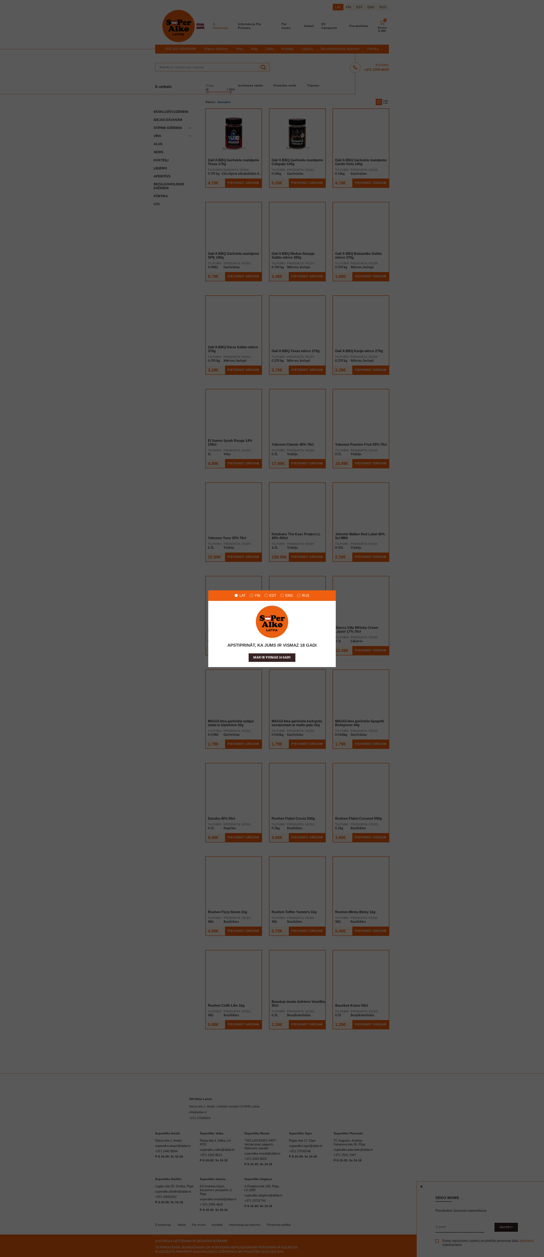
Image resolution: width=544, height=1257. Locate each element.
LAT (242, 595)
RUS (305, 595)
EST (272, 595)
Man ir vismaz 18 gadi (272, 657)
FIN (257, 595)
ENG (289, 595)
